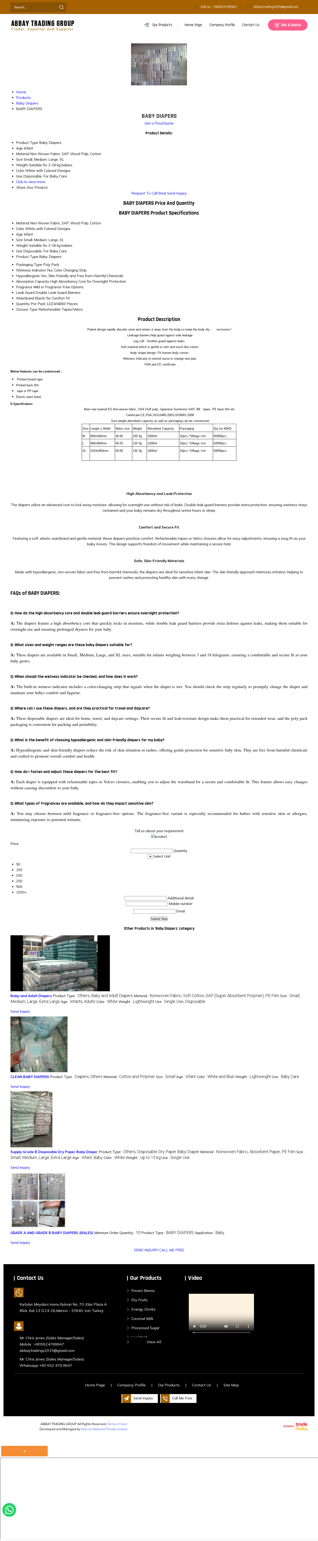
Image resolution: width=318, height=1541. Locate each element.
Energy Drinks (143, 1309)
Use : (180, 1001)
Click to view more (30, 182)
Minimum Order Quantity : (117, 1233)
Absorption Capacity (32, 281)
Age (19, 234)
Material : (206, 996)
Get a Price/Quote (159, 123)
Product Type (27, 256)
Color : (107, 1001)
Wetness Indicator (31, 270)
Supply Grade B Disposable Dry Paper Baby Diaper (54, 1152)
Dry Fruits (139, 1300)
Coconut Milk (142, 1318)
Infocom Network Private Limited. (104, 1429)
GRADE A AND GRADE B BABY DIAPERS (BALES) (51, 1233)
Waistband (25, 298)
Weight (22, 245)
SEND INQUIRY (146, 1250)
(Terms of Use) (116, 1424)
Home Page (193, 25)
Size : (165, 1077)
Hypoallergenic (28, 276)
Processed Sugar (145, 1327)
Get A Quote (290, 25)
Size (19, 240)
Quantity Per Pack (30, 304)
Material (22, 223)
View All (154, 1341)
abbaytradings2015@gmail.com (276, 7)
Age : (78, 1001)
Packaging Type (29, 264)
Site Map (231, 1385)
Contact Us (251, 25)
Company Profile (222, 25)
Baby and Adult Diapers (31, 996)
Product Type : (93, 996)
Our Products (162, 25)
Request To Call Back (148, 193)
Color (20, 228)
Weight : (136, 1001)
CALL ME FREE (171, 1250)
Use (19, 251)
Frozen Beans (143, 1290)
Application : (209, 1233)
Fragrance (24, 287)
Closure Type (26, 309)
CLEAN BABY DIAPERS (29, 1077)
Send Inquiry (177, 193)
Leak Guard (25, 292)
